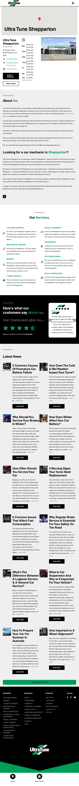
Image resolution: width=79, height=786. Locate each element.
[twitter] (71, 697)
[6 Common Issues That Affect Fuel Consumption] (7, 516)
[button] (50, 318)
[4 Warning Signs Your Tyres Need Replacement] (44, 467)
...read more (18, 401)
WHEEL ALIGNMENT (53, 228)
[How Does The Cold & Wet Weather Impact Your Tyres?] (44, 364)
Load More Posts (39, 682)
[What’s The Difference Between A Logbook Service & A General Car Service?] (7, 571)
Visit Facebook (12, 69)
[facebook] (4, 196)
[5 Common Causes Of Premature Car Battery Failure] (7, 364)
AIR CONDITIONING (53, 256)
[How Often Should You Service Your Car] (7, 467)
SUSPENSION (50, 242)
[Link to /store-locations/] (13, 776)
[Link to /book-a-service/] (39, 776)
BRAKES (10, 259)
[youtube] (75, 697)
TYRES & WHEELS (14, 276)
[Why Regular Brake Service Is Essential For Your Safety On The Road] (44, 516)
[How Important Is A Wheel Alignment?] (44, 629)
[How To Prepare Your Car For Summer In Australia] (7, 629)
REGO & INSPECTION (53, 273)
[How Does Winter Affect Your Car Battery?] (44, 415)
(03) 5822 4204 (12, 59)
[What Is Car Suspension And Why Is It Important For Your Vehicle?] (44, 571)
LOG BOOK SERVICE (15, 228)
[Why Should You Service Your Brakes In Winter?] (7, 415)
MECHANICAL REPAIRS (16, 245)
